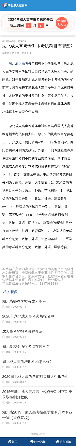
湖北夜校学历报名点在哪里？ (26, 346)
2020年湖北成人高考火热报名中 (28, 316)
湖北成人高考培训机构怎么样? (27, 361)
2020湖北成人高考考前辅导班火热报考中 (35, 376)
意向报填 (65, 442)
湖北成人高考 (9, 40)
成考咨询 (22, 40)
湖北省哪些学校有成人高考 (24, 301)
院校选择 (40, 442)
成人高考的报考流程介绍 (22, 331)
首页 (14, 442)
